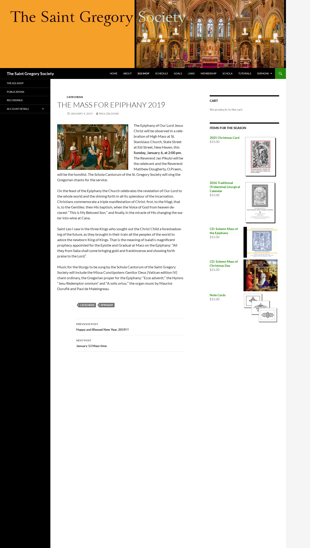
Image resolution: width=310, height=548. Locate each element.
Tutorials (244, 73)
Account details (18, 108)
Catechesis (75, 97)
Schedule (161, 73)
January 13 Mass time (91, 343)
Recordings (15, 100)
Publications (15, 91)
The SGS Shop (15, 83)
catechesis (87, 304)
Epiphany (107, 304)
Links (191, 73)
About (127, 73)
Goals (178, 73)
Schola (227, 73)
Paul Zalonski (109, 113)
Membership (209, 73)
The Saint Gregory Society (30, 73)
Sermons (263, 73)
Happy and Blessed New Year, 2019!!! (102, 326)
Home (113, 73)
